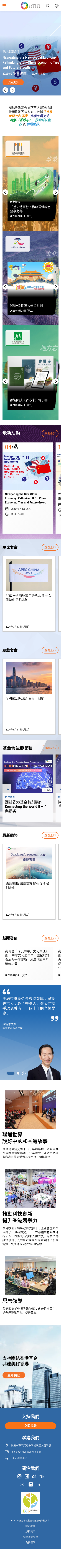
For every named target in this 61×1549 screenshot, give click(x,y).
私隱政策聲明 (30, 1536)
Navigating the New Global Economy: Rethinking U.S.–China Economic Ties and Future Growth (26, 498)
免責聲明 (30, 1542)
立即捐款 (14, 1375)
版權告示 (30, 1531)
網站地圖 (30, 1525)
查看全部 (50, 433)
